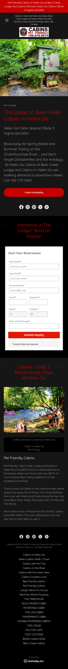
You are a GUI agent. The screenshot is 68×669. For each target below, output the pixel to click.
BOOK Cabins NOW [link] (34, 638)
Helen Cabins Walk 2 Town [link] (34, 559)
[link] (34, 32)
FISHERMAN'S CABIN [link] (34, 616)
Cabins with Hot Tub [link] (34, 563)
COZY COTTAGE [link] (34, 634)
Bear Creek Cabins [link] (34, 643)
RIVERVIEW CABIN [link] (34, 607)
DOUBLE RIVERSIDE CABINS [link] (34, 621)
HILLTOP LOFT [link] (34, 630)
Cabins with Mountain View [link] (34, 572)
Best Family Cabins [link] (34, 581)
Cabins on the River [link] (34, 568)
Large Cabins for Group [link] (34, 590)
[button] (8, 20)
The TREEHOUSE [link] (34, 599)
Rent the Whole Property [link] (34, 594)
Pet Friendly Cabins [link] (34, 585)
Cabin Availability (34, 192)
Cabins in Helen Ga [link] (34, 554)
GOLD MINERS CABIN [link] (34, 603)
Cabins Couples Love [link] (34, 576)
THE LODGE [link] (34, 625)
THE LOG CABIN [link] (34, 612)
